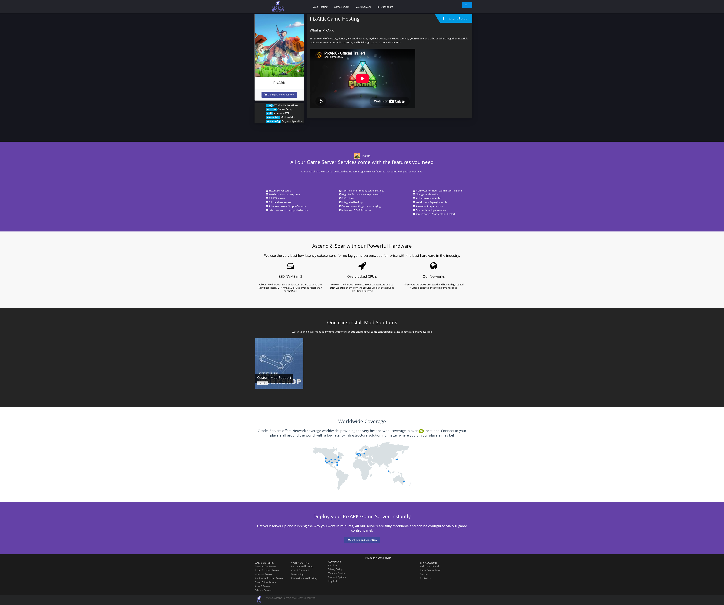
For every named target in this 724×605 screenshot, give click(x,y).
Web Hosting (320, 6)
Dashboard (386, 6)
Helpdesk (332, 581)
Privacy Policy (335, 569)
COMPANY (334, 561)
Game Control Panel (430, 570)
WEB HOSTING (300, 562)
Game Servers (341, 6)
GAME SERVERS (264, 562)
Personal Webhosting (302, 566)
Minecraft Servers (263, 574)
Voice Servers (363, 6)
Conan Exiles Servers (265, 582)
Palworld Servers (263, 590)
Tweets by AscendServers (378, 558)
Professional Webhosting (304, 578)
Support (424, 574)
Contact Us (426, 578)
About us (332, 565)
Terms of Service (336, 573)
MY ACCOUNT (428, 562)
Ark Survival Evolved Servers (269, 578)
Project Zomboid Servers (267, 570)
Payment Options (337, 577)
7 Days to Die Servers (265, 566)
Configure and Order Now (281, 94)
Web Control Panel (429, 566)
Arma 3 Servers (262, 586)
